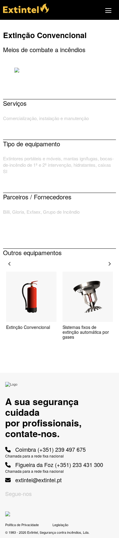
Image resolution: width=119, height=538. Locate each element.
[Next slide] (109, 264)
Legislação (60, 524)
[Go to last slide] (9, 264)
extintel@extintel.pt (38, 480)
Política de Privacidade (22, 524)
